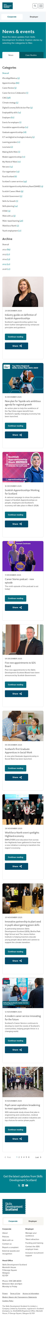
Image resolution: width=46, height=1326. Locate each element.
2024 (6, 259)
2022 (6, 249)
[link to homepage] (7, 5)
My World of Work (11, 161)
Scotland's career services (14, 181)
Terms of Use (15, 1293)
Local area (7, 147)
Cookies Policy (7, 1301)
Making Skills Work (11, 152)
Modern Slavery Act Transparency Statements (19, 1297)
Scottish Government (12, 196)
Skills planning (10, 206)
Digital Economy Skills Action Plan (17, 107)
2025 (6, 264)
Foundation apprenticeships (15, 127)
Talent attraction (32, 1239)
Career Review (9, 88)
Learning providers (11, 142)
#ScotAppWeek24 (11, 78)
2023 (6, 254)
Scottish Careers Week (12, 191)
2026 (6, 269)
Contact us (7, 1243)
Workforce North (10, 225)
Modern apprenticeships (13, 157)
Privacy (5, 1293)
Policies (5, 1236)
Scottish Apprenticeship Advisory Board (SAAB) (22, 186)
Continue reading (15, 336)
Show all (5, 73)
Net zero (7, 166)
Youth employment (11, 230)
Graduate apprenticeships (14, 132)
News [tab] (10, 55)
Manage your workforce (31, 1234)
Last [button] (37, 1157)
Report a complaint (10, 1247)
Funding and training (34, 1243)
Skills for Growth (10, 201)
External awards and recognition (10, 1252)
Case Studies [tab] (31, 55)
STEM (6, 211)
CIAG (6, 98)
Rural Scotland (9, 176)
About (5, 1233)
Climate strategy (10, 102)
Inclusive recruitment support (34, 1254)
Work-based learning (12, 221)
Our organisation (10, 171)
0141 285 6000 (15, 1281)
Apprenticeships (10, 83)
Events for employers (11, 122)
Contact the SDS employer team (32, 1247)
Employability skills (11, 112)
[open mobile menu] (41, 6)
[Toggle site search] (35, 5)
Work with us (8, 216)
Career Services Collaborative (15, 93)
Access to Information (31, 1293)
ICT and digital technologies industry (18, 137)
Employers (8, 117)
